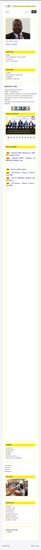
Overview (9, 506)
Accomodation (10, 510)
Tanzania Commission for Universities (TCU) (18, 96)
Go (34, 12)
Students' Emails (11, 520)
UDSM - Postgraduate (11, 92)
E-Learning (9, 59)
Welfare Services (11, 516)
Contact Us (9, 448)
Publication (7, 471)
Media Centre (10, 450)
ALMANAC (9, 77)
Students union (10, 508)
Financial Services (11, 514)
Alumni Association (12, 61)
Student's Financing (12, 518)
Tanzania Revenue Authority (13, 90)
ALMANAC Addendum (13, 79)
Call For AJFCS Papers (19, 169)
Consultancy (8, 465)
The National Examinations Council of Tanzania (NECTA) (19, 103)
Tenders (8, 454)
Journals (7, 469)
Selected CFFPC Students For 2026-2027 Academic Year (20, 159)
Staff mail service (11, 456)
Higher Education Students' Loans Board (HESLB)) (20, 94)
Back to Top (35, 546)
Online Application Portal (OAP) (16, 57)
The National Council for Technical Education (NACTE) (18, 99)
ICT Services (10, 512)
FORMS (8, 73)
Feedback (9, 452)
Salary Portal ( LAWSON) (14, 458)
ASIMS (8, 55)
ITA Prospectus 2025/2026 (14, 75)
